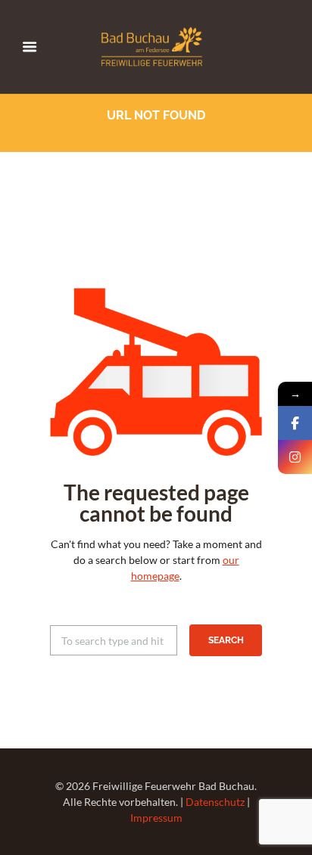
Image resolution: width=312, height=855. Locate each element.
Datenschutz (215, 801)
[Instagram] (295, 457)
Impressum (156, 817)
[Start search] (225, 640)
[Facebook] (295, 423)
